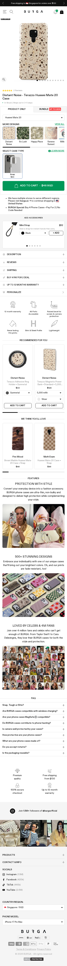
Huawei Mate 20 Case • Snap (49, 462)
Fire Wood (18, 457)
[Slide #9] (60, 80)
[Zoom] (4, 80)
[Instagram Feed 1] (33, 833)
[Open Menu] (4, 11)
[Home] (33, 11)
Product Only (17, 109)
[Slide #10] (63, 80)
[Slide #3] (45, 80)
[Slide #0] (37, 80)
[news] (55, 11)
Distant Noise (18, 378)
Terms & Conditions (26, 949)
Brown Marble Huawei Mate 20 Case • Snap (17, 462)
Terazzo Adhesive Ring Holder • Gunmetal (18, 383)
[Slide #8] (58, 80)
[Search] (11, 11)
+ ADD (56, 233)
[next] (64, 3)
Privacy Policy (44, 949)
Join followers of (37, 811)
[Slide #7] (55, 80)
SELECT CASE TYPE (13, 151)
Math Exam (49, 457)
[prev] (3, 3)
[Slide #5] (50, 80)
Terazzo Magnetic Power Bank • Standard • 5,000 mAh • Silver (49, 383)
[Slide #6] (53, 80)
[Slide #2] (42, 80)
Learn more (57, 151)
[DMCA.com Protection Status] (33, 959)
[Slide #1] (39, 80)
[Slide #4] (47, 80)
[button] (12, 90)
